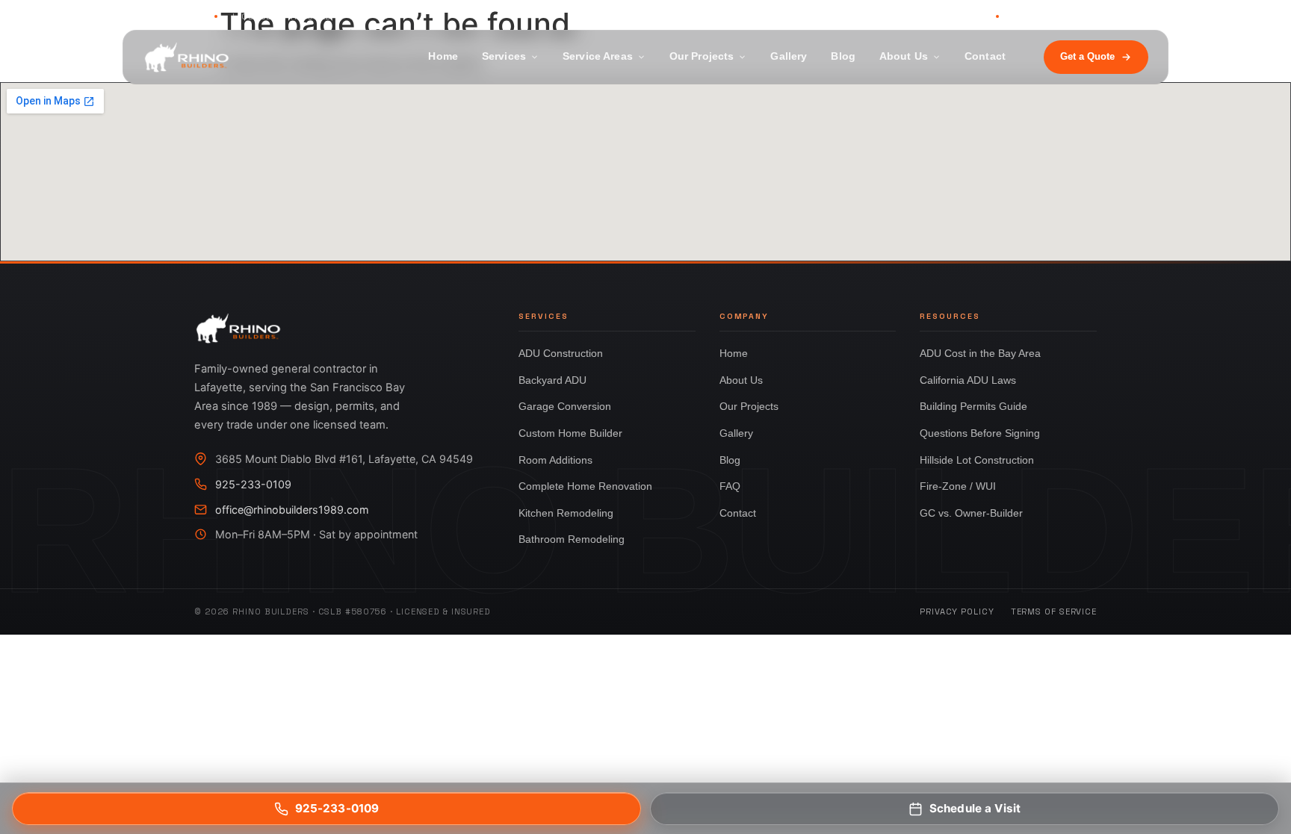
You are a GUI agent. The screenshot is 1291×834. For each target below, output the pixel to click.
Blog (843, 56)
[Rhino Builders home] (187, 57)
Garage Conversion (564, 406)
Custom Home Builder (570, 433)
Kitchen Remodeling (565, 513)
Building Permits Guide (973, 406)
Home (443, 56)
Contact (985, 56)
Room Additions (555, 460)
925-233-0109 (944, 16)
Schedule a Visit (975, 808)
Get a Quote (1087, 56)
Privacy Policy (957, 611)
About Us (903, 56)
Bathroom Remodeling (571, 539)
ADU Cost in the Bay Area (980, 353)
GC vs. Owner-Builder (971, 513)
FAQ (729, 486)
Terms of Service (1054, 611)
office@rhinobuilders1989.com (292, 509)
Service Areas (598, 56)
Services (504, 56)
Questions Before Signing (980, 433)
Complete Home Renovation (585, 486)
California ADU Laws (968, 380)
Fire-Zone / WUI (958, 486)
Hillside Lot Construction (977, 460)
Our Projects (701, 56)
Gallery (788, 56)
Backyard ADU (552, 380)
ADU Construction (560, 353)
